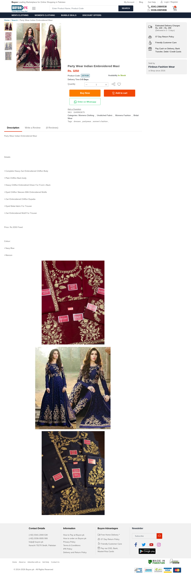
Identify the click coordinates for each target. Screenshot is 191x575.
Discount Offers (91, 15)
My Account (129, 2)
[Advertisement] (105, 43)
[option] (38, 47)
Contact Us (55, 562)
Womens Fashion (123, 115)
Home (7, 20)
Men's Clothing (20, 15)
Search (126, 8)
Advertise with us (34, 562)
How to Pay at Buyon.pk (73, 535)
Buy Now (85, 93)
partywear (86, 121)
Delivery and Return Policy (75, 552)
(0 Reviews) (52, 128)
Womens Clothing (86, 115)
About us (22, 562)
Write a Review (32, 128)
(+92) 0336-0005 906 (38, 538)
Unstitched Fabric (104, 115)
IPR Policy (67, 549)
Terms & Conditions (71, 545)
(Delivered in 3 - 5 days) (165, 30)
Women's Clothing (45, 15)
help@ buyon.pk (36, 542)
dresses (77, 121)
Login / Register (171, 2)
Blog (141, 2)
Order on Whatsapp (86, 102)
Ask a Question (74, 109)
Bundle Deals (68, 15)
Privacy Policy (69, 542)
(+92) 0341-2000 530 (38, 535)
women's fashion (100, 121)
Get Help (152, 2)
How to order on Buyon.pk (74, 538)
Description (13, 128)
